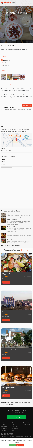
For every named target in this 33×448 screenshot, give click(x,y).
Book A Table (6, 282)
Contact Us (15, 426)
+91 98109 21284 (6, 151)
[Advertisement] (16, 118)
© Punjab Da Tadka (5, 51)
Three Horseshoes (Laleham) (11, 350)
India (6, 7)
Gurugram (15, 7)
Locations (3, 423)
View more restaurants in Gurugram (10, 245)
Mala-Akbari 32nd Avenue (14, 234)
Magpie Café (6, 274)
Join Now (16, 417)
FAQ (13, 424)
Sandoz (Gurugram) (12, 239)
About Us (14, 423)
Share (6, 169)
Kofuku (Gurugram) (12, 219)
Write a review (27, 105)
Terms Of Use (26, 423)
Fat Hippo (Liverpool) (9, 388)
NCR (10, 7)
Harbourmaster (7, 312)
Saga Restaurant (11, 214)
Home (2, 7)
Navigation (4, 426)
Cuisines (3, 424)
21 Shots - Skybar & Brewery (14, 227)
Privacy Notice (26, 424)
